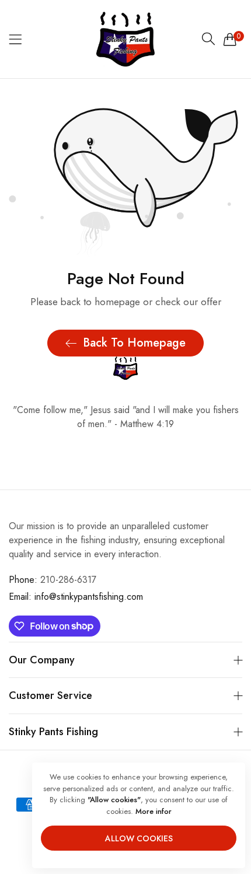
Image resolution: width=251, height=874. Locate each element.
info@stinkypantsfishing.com (76, 596)
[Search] (208, 39)
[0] (230, 39)
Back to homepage (134, 342)
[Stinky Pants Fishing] (125, 39)
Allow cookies (139, 838)
